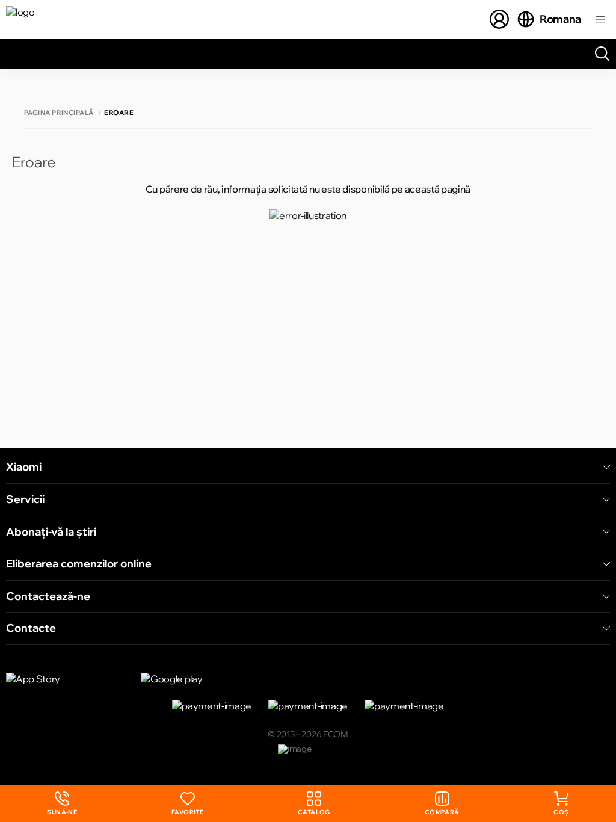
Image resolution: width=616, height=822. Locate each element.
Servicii (25, 499)
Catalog (314, 812)
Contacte (31, 628)
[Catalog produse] (600, 19)
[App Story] (66, 679)
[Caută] (602, 53)
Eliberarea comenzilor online (79, 563)
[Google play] (201, 679)
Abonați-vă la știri (51, 532)
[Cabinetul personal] (499, 19)
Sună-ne (61, 803)
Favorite (187, 812)
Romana (560, 19)
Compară (442, 812)
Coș (560, 812)
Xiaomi (24, 467)
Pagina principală (58, 113)
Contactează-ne (48, 596)
